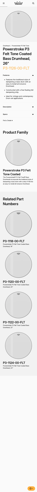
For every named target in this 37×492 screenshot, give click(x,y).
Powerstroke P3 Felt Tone (20, 46)
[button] (3, 3)
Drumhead (6, 46)
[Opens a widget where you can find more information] (31, 488)
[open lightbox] (19, 24)
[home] (18, 3)
